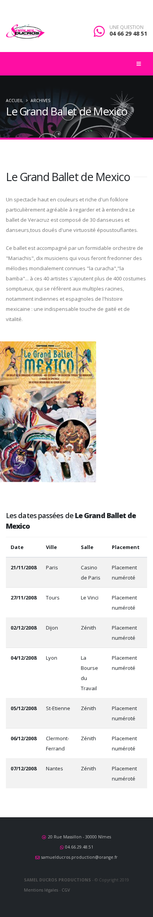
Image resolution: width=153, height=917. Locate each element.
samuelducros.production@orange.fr (79, 857)
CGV (66, 890)
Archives (40, 100)
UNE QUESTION (126, 27)
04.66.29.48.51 (79, 847)
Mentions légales (41, 890)
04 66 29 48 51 (128, 33)
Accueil (14, 100)
